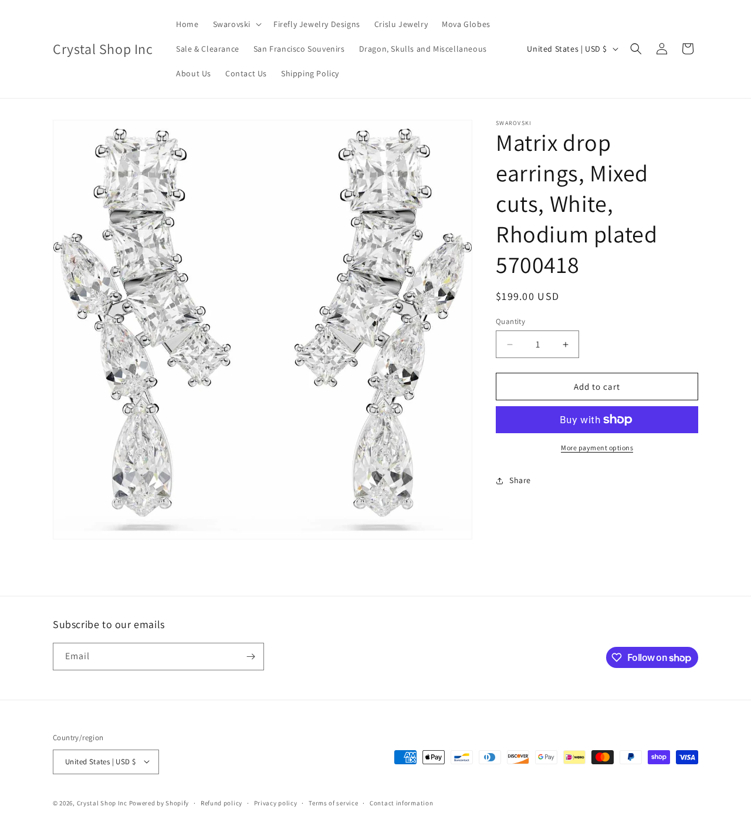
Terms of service (333, 802)
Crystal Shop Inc (102, 802)
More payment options (597, 447)
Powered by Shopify (159, 802)
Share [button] (520, 480)
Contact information (401, 802)
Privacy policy (275, 802)
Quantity (510, 321)
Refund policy (221, 802)
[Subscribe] (250, 656)
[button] (236, 24)
